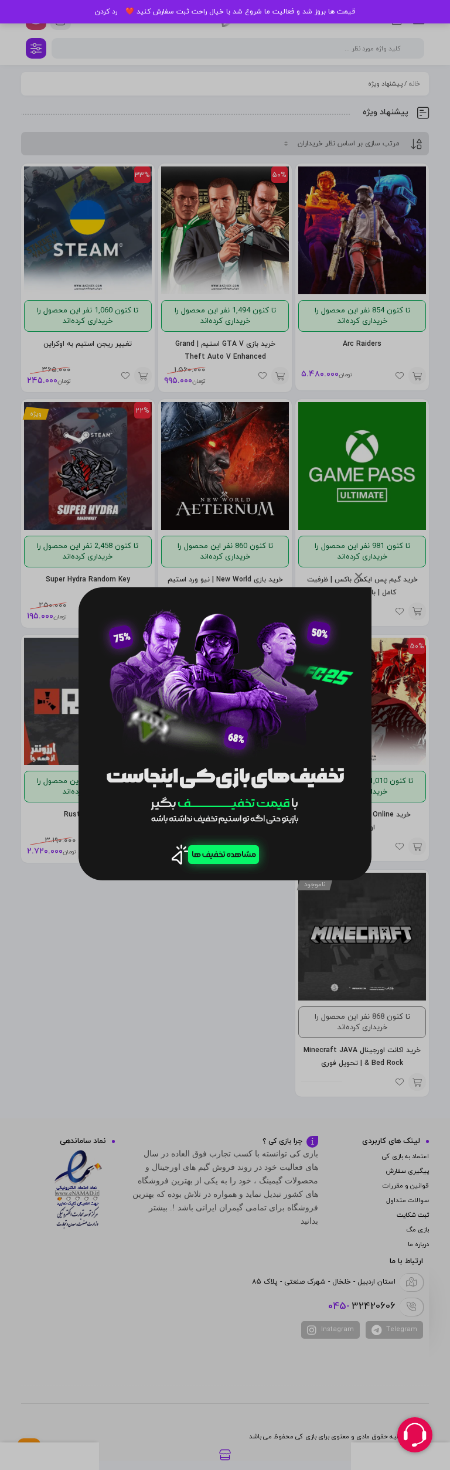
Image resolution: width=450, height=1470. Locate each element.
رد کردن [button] (106, 11)
